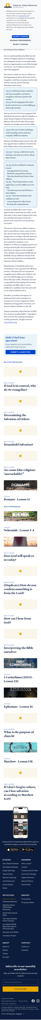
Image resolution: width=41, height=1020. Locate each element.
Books (5, 888)
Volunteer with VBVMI (10, 932)
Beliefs (5, 950)
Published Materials (10, 902)
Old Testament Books (10, 867)
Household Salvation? (18, 444)
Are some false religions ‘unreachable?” (19, 472)
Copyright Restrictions (9, 1001)
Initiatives (8, 895)
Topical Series (8, 874)
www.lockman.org (10, 322)
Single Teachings (9, 871)
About (6, 943)
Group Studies (8, 885)
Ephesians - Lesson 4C (18, 707)
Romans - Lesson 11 (17, 499)
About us (6, 947)
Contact (26, 943)
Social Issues (26, 885)
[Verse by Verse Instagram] (37, 1000)
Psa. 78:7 (8, 196)
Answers (26, 860)
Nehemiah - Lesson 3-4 (19, 530)
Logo (13, 849)
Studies (7, 860)
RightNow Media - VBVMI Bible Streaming (9, 907)
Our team (6, 957)
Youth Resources (9, 881)
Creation (24, 867)
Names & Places (27, 881)
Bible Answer (9, 383)
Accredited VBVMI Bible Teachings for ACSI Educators (9, 926)
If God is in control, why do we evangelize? (20, 388)
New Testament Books (11, 864)
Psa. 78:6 (8, 182)
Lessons (7, 496)
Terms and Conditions (9, 1004)
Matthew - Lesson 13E (18, 761)
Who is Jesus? (26, 864)
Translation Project (9, 936)
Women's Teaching (9, 878)
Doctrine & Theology (28, 874)
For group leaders (27, 902)
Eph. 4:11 (8, 91)
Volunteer (24, 950)
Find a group (26, 899)
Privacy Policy (23, 1001)
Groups (25, 895)
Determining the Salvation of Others (17, 417)
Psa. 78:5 (8, 165)
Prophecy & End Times (29, 871)
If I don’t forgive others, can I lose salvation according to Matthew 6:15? (20, 793)
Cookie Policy (23, 16)
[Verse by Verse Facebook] (33, 1000)
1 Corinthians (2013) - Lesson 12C (18, 679)
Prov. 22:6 (9, 152)
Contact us (25, 947)
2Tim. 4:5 (8, 130)
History (5, 954)
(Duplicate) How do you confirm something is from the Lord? (20, 589)
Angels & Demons (27, 878)
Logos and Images (8, 998)
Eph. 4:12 (8, 102)
